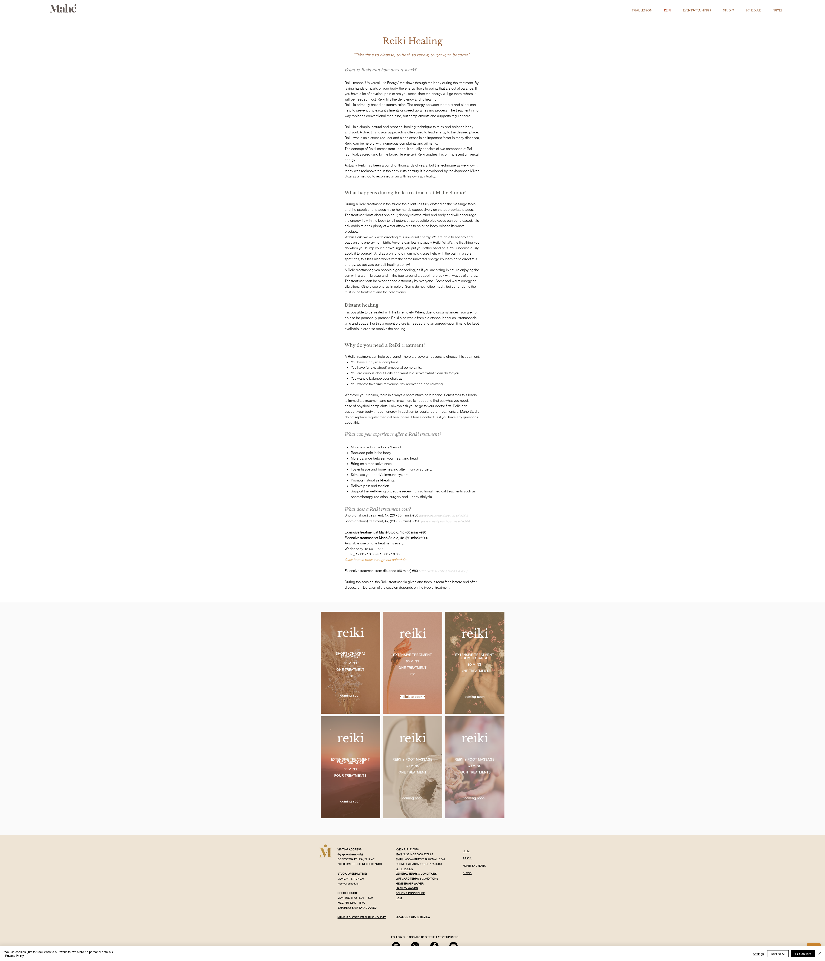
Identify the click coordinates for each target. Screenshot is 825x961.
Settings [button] (758, 954)
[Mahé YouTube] (453, 946)
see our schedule (348, 883)
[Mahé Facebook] (434, 946)
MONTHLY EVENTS (474, 865)
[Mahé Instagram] (415, 946)
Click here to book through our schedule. (376, 560)
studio (396, 204)
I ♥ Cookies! (803, 954)
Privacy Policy (14, 955)
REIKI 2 (467, 858)
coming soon (350, 695)
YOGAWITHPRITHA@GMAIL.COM (425, 859)
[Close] (819, 954)
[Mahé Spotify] (396, 946)
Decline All (778, 954)
